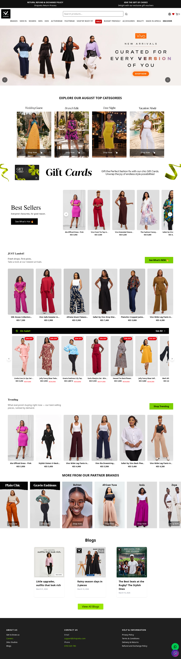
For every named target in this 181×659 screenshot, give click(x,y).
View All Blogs (90, 606)
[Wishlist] (173, 14)
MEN (40, 21)
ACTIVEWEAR (56, 21)
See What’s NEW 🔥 (159, 260)
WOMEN (32, 21)
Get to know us (12, 634)
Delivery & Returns (130, 642)
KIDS (47, 21)
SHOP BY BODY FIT (85, 21)
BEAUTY (140, 21)
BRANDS (14, 21)
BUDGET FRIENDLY (112, 21)
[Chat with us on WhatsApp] (175, 646)
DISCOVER (167, 21)
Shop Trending (161, 406)
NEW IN (23, 21)
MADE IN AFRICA (153, 21)
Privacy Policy (128, 634)
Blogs (8, 646)
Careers (9, 638)
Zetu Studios (11, 642)
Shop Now (32, 152)
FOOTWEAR (70, 21)
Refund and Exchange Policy (134, 646)
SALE (98, 21)
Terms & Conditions (130, 638)
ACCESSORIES (129, 21)
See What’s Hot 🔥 (24, 221)
